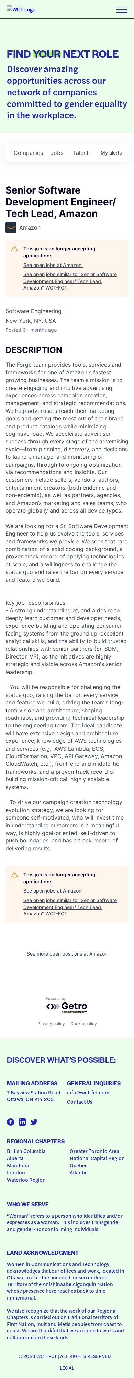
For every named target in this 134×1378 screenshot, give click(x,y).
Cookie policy (83, 1023)
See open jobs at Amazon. (53, 265)
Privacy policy (51, 1023)
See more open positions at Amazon (67, 954)
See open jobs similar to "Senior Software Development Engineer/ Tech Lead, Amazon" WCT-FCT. (70, 281)
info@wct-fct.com (88, 1092)
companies (28, 152)
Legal (67, 1367)
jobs (57, 152)
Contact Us (79, 1101)
